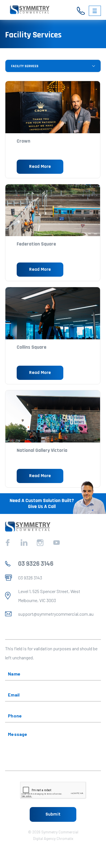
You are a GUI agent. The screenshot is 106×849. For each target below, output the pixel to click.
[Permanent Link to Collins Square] (52, 313)
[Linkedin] (24, 542)
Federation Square (36, 244)
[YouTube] (56, 542)
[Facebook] (7, 542)
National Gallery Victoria (42, 450)
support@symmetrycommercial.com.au (56, 614)
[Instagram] (40, 542)
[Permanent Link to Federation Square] (52, 210)
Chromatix (65, 838)
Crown (23, 141)
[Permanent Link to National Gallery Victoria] (52, 416)
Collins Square (31, 347)
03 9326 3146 (35, 563)
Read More (40, 167)
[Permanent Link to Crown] (52, 107)
